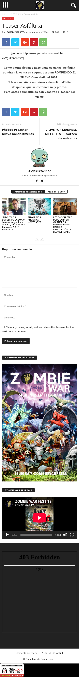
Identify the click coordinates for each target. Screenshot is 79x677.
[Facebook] (37, 181)
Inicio (4, 14)
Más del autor (56, 191)
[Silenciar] (65, 535)
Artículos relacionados (28, 191)
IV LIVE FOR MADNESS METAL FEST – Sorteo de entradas (61, 134)
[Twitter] (42, 181)
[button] (72, 5)
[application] (39, 518)
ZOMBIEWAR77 (14, 32)
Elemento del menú (26, 652)
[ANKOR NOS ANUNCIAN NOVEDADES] (39, 206)
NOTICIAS (15, 14)
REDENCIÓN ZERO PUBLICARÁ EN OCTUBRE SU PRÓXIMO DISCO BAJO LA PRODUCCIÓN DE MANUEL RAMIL (63, 224)
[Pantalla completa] (72, 535)
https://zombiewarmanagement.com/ (39, 175)
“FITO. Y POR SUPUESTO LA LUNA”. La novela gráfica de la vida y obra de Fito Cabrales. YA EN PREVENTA (13, 223)
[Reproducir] (7, 535)
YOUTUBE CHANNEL (52, 652)
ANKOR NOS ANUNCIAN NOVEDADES (34, 220)
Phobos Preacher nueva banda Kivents (18, 132)
